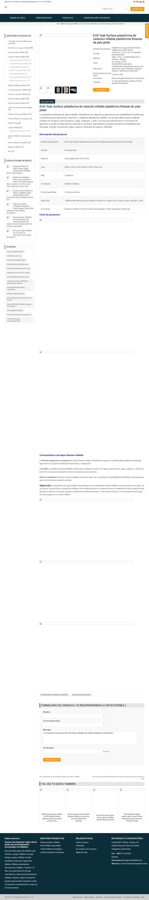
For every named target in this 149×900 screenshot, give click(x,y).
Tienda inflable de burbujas (18, 119)
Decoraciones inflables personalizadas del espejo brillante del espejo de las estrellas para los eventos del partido (19, 221)
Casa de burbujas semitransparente (13, 320)
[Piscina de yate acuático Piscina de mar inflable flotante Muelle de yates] (105, 790)
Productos (67, 18)
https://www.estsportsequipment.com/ (131, 863)
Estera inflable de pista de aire (19, 136)
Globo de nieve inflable (16, 103)
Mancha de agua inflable (18, 70)
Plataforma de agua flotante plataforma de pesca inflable (60, 776)
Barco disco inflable (17, 74)
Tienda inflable (13, 127)
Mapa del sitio (82, 852)
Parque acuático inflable (50, 842)
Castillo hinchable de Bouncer (52, 852)
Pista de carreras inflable (17, 94)
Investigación (101, 90)
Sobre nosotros (44, 18)
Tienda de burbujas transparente (19, 315)
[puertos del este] (13, 11)
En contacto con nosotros (23, 26)
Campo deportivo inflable (17, 90)
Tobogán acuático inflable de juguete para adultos (17, 282)
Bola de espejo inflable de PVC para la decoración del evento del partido (19, 233)
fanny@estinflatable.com (30, 2)
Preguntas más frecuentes (97, 18)
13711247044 (46, 2)
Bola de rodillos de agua (18, 80)
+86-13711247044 (13, 2)
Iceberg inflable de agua (18, 67)
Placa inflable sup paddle (17, 143)
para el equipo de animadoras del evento (19, 299)
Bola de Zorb (13, 123)
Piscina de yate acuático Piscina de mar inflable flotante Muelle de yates (105, 817)
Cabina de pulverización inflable (20, 108)
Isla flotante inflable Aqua (16, 260)
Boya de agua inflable (16, 52)
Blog (49, 26)
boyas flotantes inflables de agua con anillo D (19, 305)
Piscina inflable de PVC (15, 252)
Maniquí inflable (14, 147)
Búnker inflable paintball (17, 85)
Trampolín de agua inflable (19, 63)
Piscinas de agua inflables (18, 114)
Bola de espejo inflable (16, 99)
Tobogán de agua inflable (18, 60)
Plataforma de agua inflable (18, 48)
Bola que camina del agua (18, 77)
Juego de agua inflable (16, 57)
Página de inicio (17, 18)
